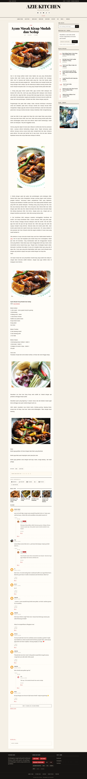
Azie (21, 521)
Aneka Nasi (34, 19)
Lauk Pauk (27, 19)
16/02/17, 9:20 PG (17, 599)
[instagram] (41, 13)
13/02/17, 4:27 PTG (23, 553)
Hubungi (68, 19)
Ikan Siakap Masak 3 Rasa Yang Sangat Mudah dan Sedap (69, 54)
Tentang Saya (38, 774)
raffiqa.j (16, 634)
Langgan (75, 41)
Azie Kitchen (43, 6)
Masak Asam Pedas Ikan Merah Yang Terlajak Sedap (70, 89)
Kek (58, 19)
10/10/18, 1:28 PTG (17, 667)
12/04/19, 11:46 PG (17, 693)
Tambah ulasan (13, 708)
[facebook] (38, 13)
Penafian (57, 774)
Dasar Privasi (51, 774)
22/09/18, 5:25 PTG (17, 652)
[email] (49, 13)
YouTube (59, 763)
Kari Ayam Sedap (67, 84)
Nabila (15, 691)
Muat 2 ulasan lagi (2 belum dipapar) (31, 705)
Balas (16, 517)
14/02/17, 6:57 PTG (17, 570)
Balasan (18, 518)
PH (14, 569)
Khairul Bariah (17, 509)
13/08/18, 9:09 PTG (17, 635)
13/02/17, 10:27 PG (23, 522)
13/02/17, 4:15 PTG (17, 541)
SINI (11, 238)
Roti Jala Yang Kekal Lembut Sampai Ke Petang (69, 60)
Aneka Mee (41, 19)
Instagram (59, 760)
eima (15, 540)
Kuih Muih (47, 19)
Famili (62, 19)
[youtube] (43, 13)
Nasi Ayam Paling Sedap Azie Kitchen (70, 65)
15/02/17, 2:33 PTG (17, 585)
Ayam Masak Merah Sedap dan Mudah (70, 79)
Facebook (59, 758)
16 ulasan (36, 35)
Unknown (16, 597)
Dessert (53, 19)
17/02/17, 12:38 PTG (17, 614)
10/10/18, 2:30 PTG (23, 677)
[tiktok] (46, 13)
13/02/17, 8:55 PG (17, 510)
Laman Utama (20, 19)
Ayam (31, 25)
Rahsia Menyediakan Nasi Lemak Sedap (69, 95)
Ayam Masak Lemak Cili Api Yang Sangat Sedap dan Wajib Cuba (69, 72)
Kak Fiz (15, 584)
